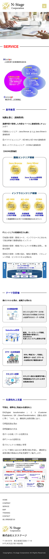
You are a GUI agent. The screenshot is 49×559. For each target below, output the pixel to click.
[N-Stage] (13, 5)
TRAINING (6, 513)
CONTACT (6, 516)
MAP (4, 509)
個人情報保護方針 (9, 519)
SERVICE (6, 506)
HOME (5, 500)
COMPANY (6, 503)
